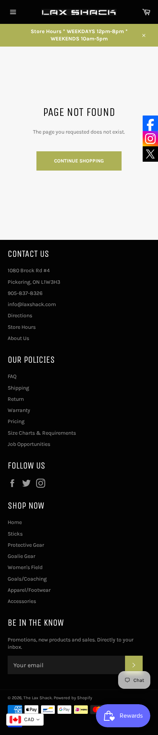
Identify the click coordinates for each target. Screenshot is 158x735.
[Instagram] (150, 138)
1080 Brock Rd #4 (29, 270)
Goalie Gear (21, 556)
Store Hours (22, 327)
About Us (18, 338)
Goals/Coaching (27, 579)
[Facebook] (150, 123)
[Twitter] (150, 154)
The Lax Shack (37, 697)
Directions (20, 315)
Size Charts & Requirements (42, 433)
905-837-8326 (25, 293)
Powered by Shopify (73, 697)
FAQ (12, 376)
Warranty (19, 410)
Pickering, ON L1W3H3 (34, 282)
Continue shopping (79, 161)
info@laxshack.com (32, 304)
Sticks (15, 534)
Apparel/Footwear (29, 590)
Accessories (22, 601)
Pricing (16, 421)
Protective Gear (26, 545)
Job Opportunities (29, 444)
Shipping (18, 388)
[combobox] (25, 719)
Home (15, 522)
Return (16, 399)
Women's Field (25, 567)
